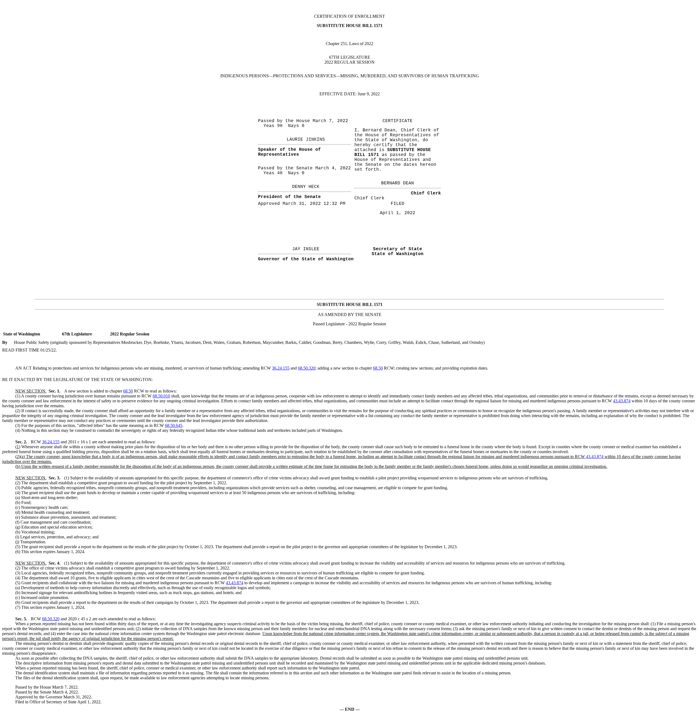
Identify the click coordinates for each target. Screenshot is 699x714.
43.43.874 (621, 401)
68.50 (378, 368)
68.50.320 (306, 368)
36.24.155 (280, 368)
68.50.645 (173, 425)
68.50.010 (161, 396)
